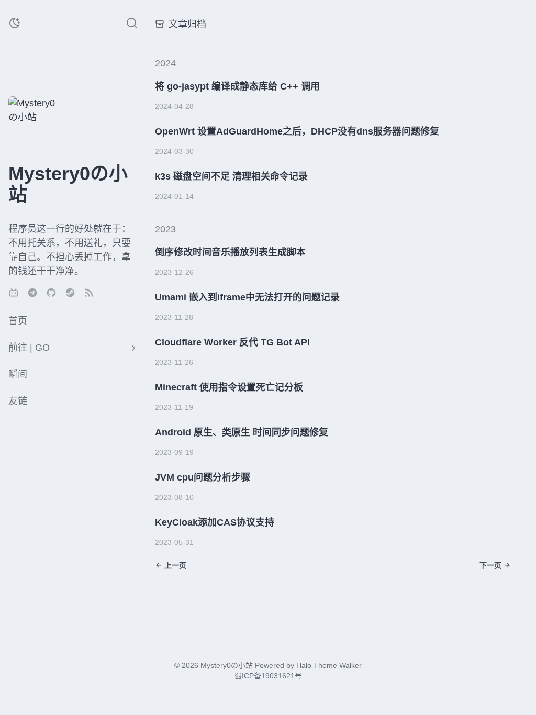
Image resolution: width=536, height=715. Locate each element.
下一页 (490, 565)
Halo (303, 665)
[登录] (58, 140)
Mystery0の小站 (226, 665)
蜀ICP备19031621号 (268, 676)
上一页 (175, 565)
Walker (350, 665)
